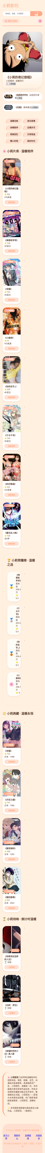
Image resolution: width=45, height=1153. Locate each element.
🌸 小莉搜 (36, 14)
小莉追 (19, 98)
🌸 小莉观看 (11, 84)
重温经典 (11, 762)
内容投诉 (39, 1137)
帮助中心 (17, 1137)
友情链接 (28, 1137)
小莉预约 (35, 107)
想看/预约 (11, 202)
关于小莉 (6, 1137)
